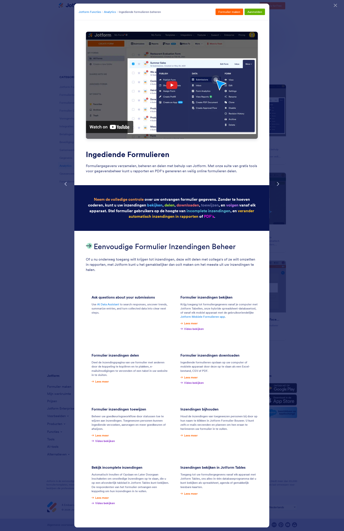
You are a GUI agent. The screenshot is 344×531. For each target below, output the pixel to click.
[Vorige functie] (65, 184)
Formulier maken (229, 12)
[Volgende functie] (278, 184)
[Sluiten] (335, 5)
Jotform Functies (90, 12)
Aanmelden (254, 12)
